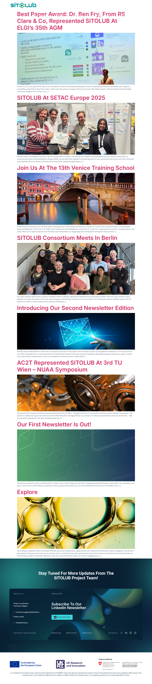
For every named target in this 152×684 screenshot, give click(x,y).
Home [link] (11, 15)
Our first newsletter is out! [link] (54, 424)
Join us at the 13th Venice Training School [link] (75, 167)
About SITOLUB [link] (38, 15)
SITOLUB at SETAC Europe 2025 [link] (61, 97)
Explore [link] (27, 492)
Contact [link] (122, 15)
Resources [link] (58, 15)
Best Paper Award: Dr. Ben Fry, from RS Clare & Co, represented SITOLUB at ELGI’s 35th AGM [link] (71, 21)
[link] (23, 5)
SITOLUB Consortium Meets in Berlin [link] (67, 237)
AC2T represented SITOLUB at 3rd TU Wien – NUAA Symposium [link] (69, 366)
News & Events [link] (103, 15)
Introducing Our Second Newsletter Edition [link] (75, 307)
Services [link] (78, 15)
